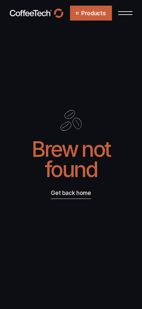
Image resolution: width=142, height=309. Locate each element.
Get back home (71, 192)
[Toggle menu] (125, 13)
